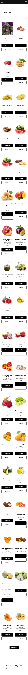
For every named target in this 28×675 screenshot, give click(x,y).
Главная (2, 8)
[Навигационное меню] (26, 2)
